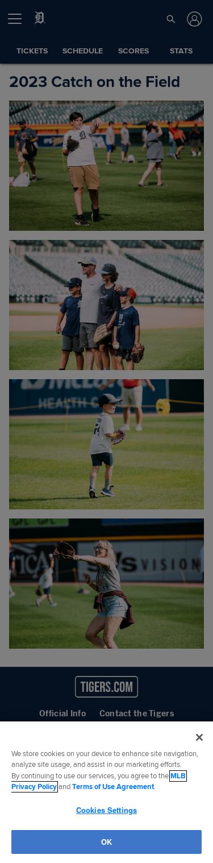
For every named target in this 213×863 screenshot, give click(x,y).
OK (106, 841)
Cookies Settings (106, 809)
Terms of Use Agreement (113, 786)
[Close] (199, 737)
